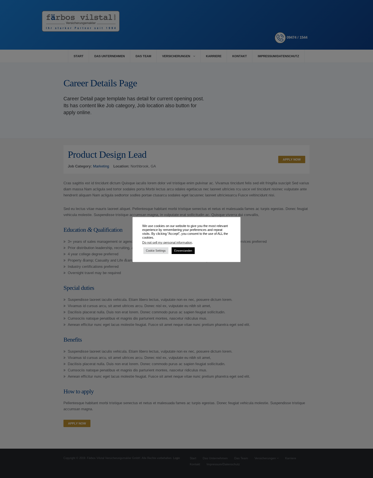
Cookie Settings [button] (156, 250)
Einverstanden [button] (183, 250)
